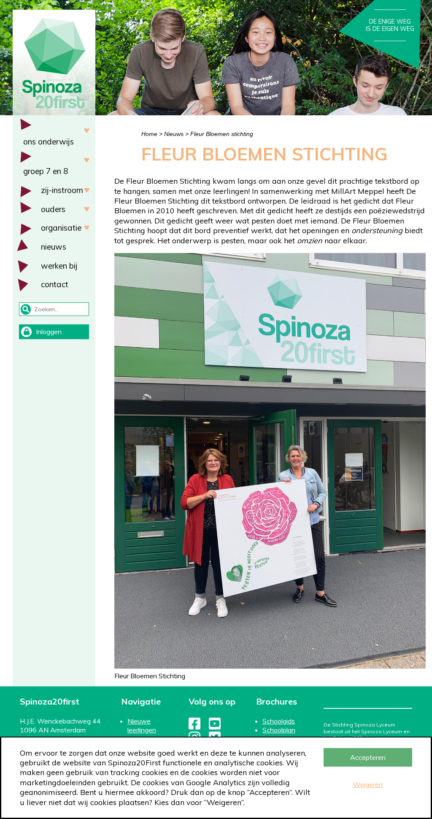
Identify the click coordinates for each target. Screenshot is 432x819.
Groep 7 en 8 (45, 171)
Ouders (53, 209)
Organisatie (61, 228)
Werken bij (59, 266)
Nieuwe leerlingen (141, 725)
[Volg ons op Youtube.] (215, 726)
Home (149, 134)
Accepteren (368, 757)
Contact (54, 284)
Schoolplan (278, 730)
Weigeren (368, 784)
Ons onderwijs (48, 141)
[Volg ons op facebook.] (194, 726)
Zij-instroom (62, 190)
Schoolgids (278, 721)
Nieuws (53, 247)
